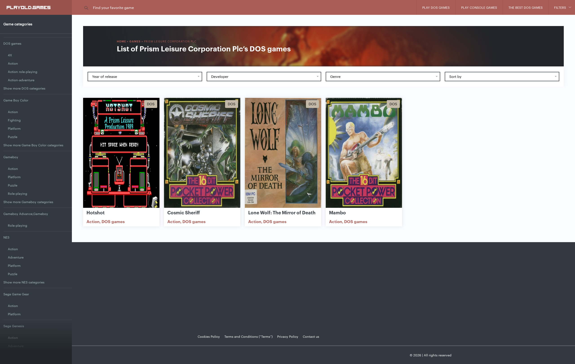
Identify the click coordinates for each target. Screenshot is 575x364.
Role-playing (17, 193)
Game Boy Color (15, 100)
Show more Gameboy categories (28, 202)
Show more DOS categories (24, 88)
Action (13, 63)
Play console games (479, 7)
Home (121, 41)
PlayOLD (29, 7)
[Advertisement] (323, 284)
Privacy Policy (287, 336)
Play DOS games (436, 7)
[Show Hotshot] (121, 153)
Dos (151, 103)
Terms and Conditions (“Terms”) (248, 336)
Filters (560, 7)
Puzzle (12, 136)
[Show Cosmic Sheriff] (202, 153)
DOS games (12, 43)
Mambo (337, 212)
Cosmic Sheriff (183, 212)
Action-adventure (21, 80)
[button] (86, 7)
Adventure (16, 257)
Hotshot (95, 212)
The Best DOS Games (526, 7)
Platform (14, 128)
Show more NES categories (23, 282)
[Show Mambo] (364, 153)
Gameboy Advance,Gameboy (25, 213)
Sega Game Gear (16, 294)
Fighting (14, 120)
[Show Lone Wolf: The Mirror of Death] (283, 153)
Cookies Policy (209, 336)
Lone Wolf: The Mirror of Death (282, 212)
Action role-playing (22, 71)
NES (6, 237)
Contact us (311, 336)
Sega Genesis (13, 326)
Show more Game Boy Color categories (33, 145)
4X (10, 55)
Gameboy (10, 157)
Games (135, 41)
